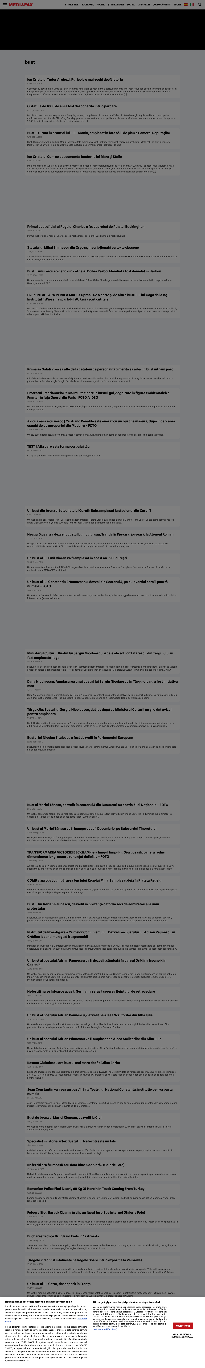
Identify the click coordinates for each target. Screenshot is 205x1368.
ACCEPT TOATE (183, 1326)
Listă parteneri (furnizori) (105, 1329)
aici (63, 1345)
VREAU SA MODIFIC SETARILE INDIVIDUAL (182, 1335)
